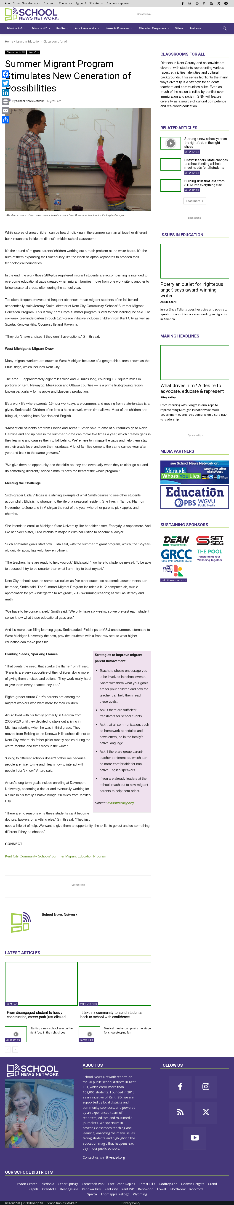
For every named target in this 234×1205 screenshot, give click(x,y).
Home (9, 41)
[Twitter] (5, 83)
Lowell (162, 1189)
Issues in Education (28, 41)
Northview (178, 1189)
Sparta (92, 1194)
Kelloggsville (69, 1189)
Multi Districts (88, 1003)
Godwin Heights (193, 1184)
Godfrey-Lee (168, 1184)
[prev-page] (8, 1049)
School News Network (30, 101)
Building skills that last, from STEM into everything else (204, 183)
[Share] (5, 119)
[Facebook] (5, 74)
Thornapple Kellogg (115, 1194)
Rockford (196, 1189)
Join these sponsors (174, 580)
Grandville (49, 1189)
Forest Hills (86, 1040)
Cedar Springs (68, 1184)
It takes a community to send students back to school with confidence (111, 1014)
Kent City (34, 52)
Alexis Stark (168, 301)
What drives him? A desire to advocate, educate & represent (192, 388)
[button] (224, 28)
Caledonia (47, 1184)
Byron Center (27, 1184)
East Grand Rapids (122, 1184)
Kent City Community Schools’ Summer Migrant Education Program (55, 856)
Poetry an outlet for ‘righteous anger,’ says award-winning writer (191, 289)
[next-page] (15, 1049)
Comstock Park (93, 1184)
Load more (193, 201)
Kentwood (146, 1189)
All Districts (13, 1040)
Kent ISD (11, 1003)
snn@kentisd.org (112, 1157)
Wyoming (140, 1194)
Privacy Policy (131, 1203)
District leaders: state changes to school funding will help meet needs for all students (206, 164)
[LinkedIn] (5, 92)
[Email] (5, 110)
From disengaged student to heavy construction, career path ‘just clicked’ (36, 1014)
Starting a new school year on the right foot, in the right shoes (205, 142)
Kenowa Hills (92, 1189)
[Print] (5, 101)
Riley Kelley (168, 397)
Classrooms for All (55, 41)
